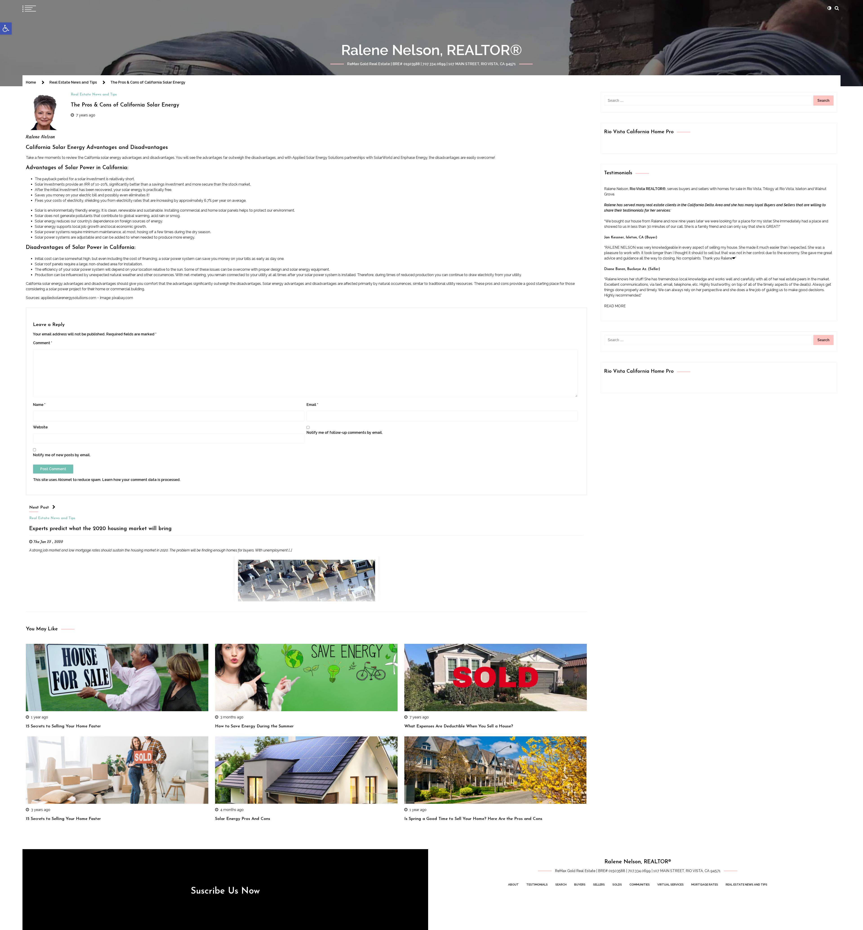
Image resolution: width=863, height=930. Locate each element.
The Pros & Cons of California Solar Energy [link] (125, 105)
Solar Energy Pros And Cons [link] (242, 819)
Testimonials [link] (537, 884)
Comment (42, 343)
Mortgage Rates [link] (704, 884)
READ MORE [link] (615, 306)
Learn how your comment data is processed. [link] (141, 480)
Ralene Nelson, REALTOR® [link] (431, 50)
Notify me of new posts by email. (62, 455)
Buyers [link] (579, 884)
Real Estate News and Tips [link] (94, 94)
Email (312, 405)
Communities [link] (639, 884)
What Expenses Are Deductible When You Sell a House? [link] (458, 726)
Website (40, 427)
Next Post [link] (39, 507)
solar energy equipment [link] (309, 269)
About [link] (513, 884)
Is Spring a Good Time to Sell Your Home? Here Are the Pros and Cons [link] (473, 819)
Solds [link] (617, 884)
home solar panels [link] (223, 210)
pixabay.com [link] (122, 298)
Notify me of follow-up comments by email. (345, 432)
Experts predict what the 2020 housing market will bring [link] (100, 528)
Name (39, 405)
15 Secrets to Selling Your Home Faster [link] (63, 726)
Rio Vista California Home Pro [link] (639, 132)
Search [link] (561, 884)
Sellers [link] (599, 884)
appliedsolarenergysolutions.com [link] (68, 298)
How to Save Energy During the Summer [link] (254, 726)
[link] (6, 28)
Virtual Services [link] (670, 884)
